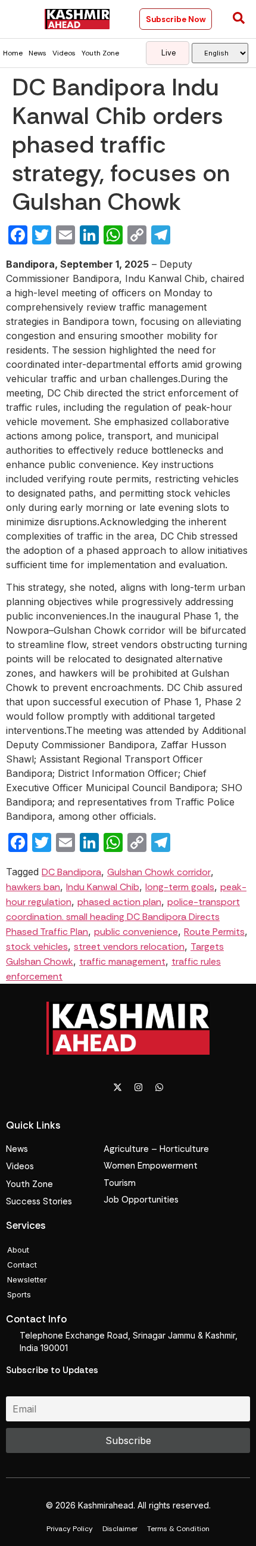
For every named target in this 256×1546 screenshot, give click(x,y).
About (18, 1249)
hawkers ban (33, 887)
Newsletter (27, 1279)
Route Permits (214, 931)
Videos (64, 53)
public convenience (136, 931)
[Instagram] (139, 1087)
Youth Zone (100, 53)
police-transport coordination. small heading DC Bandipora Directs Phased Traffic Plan (123, 917)
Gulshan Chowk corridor (159, 872)
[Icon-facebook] (97, 1087)
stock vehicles (37, 946)
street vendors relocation (129, 946)
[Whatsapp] (159, 1087)
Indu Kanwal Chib (102, 887)
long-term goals (179, 887)
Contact (22, 1264)
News (37, 53)
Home (13, 53)
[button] (19, 19)
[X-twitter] (118, 1087)
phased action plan (119, 902)
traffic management (122, 961)
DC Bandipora (71, 872)
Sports (19, 1294)
